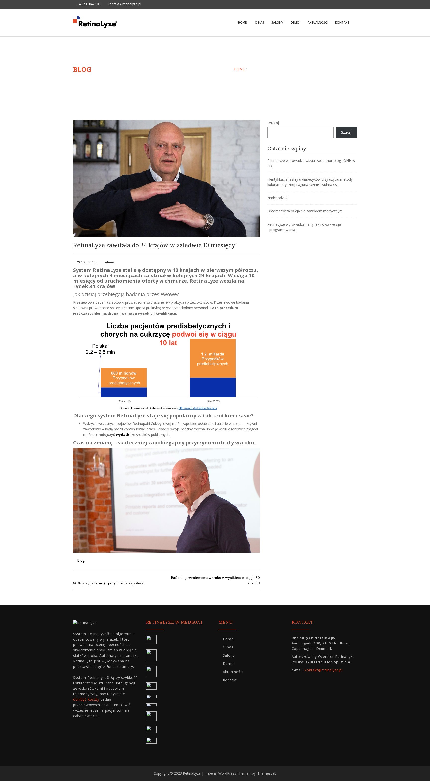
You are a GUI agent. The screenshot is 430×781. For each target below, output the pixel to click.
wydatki (123, 434)
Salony (277, 22)
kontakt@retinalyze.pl (324, 670)
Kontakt (342, 22)
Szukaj (273, 122)
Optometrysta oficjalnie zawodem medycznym (305, 211)
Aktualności (317, 22)
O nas (259, 22)
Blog (81, 560)
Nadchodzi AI (278, 197)
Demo (295, 22)
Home (242, 22)
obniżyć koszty (86, 699)
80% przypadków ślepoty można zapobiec (108, 583)
